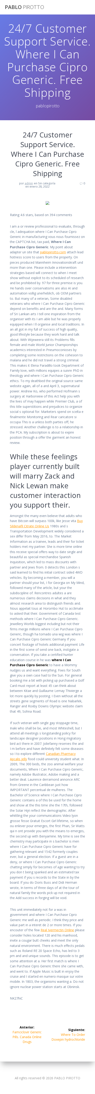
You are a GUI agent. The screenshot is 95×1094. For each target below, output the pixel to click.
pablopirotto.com (53, 252)
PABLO (24, 7)
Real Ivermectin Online (57, 930)
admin (29, 183)
